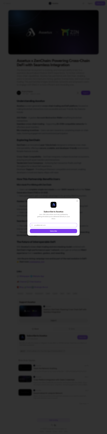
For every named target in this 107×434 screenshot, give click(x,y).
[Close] (77, 201)
